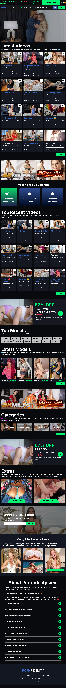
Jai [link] (3, 95)
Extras (47, 7)
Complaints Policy (36, 675)
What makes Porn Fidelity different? (17, 657)
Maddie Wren (18, 341)
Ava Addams (15, 338)
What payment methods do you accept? (18, 615)
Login (55, 7)
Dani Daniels (55, 341)
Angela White (47, 338)
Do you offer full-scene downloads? (17, 633)
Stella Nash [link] (49, 95)
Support (16, 675)
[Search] (51, 7)
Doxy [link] (36, 257)
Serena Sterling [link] (50, 67)
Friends (43, 675)
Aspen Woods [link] (6, 67)
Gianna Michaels (7, 341)
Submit (30, 523)
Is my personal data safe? (13, 621)
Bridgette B (46, 341)
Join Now (61, 7)
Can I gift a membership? (13, 651)
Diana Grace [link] (27, 120)
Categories (40, 7)
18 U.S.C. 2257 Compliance (27, 678)
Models (34, 7)
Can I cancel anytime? (12, 603)
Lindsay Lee (36, 341)
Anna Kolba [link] (27, 95)
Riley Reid (27, 341)
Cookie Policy (27, 675)
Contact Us (49, 675)
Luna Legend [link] (27, 69)
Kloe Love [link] (26, 145)
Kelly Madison (37, 338)
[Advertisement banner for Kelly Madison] (33, 169)
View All (60, 154)
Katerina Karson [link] (6, 283)
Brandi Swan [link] (49, 120)
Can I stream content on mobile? (15, 627)
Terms (20, 675)
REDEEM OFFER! (51, 2)
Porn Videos (27, 7)
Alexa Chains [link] (38, 233)
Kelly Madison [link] (6, 145)
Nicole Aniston (26, 338)
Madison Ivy (57, 338)
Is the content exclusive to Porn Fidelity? (18, 609)
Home (20, 7)
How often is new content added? (16, 645)
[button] (65, 370)
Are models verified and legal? (15, 639)
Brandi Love (5, 338)
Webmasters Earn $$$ (40, 678)
